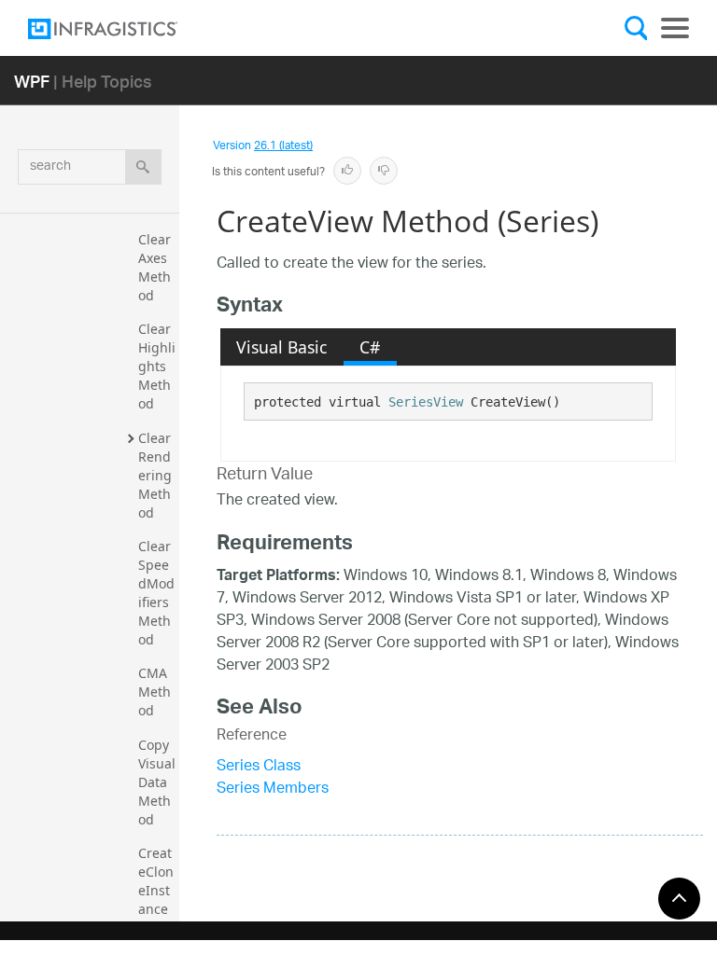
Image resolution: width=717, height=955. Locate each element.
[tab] (282, 347)
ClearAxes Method (154, 267)
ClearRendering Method (157, 475)
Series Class (259, 767)
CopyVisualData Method (157, 782)
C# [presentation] (369, 347)
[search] (143, 167)
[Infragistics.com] (121, 29)
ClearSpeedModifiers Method (156, 592)
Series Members (273, 789)
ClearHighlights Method (157, 366)
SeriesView (425, 401)
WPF (31, 81)
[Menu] (675, 28)
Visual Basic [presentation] (281, 347)
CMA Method (154, 691)
